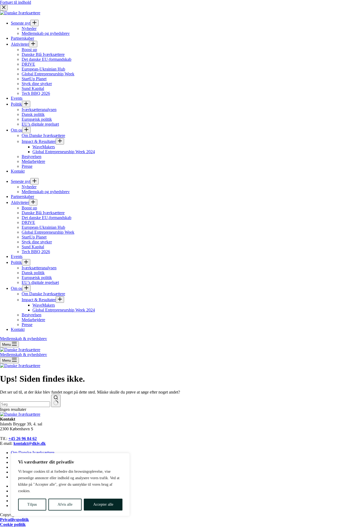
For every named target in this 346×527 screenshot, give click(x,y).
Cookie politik (13, 524)
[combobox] (25, 404)
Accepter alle (103, 504)
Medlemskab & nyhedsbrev (23, 354)
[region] (70, 484)
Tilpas (32, 504)
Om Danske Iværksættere (32, 452)
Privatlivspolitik (14, 519)
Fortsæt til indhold (15, 2)
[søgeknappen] (56, 401)
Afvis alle (65, 504)
